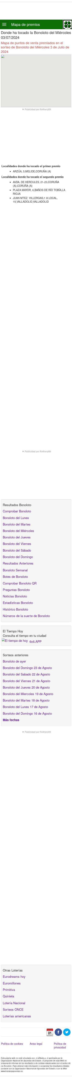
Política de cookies (12, 1043)
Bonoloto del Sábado (17, 550)
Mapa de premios (25, 24)
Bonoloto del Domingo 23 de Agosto (27, 667)
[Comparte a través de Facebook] (58, 1031)
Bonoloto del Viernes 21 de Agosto (26, 680)
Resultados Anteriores (18, 563)
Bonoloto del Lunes (16, 517)
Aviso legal (36, 1043)
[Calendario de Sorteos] (50, 1031)
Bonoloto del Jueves (17, 537)
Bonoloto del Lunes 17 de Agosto (25, 706)
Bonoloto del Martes (16, 524)
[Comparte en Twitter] (67, 1031)
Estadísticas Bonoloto (18, 602)
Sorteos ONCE (13, 1009)
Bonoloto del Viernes (17, 543)
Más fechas (11, 720)
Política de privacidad (60, 1045)
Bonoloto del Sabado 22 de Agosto (26, 674)
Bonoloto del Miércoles (18, 530)
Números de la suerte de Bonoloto (26, 615)
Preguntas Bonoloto (16, 589)
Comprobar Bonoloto (17, 511)
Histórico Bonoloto (15, 609)
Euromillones (12, 983)
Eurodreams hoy (14, 976)
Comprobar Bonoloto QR (20, 583)
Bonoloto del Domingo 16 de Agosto (27, 713)
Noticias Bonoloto (15, 596)
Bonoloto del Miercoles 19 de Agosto (28, 693)
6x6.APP (36, 641)
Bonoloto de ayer (14, 661)
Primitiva (9, 989)
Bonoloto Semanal (15, 570)
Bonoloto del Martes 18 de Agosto (26, 700)
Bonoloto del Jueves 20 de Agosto (26, 687)
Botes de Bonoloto (15, 576)
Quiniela (8, 996)
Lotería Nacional (14, 1003)
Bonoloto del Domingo (18, 556)
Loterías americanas (17, 1016)
